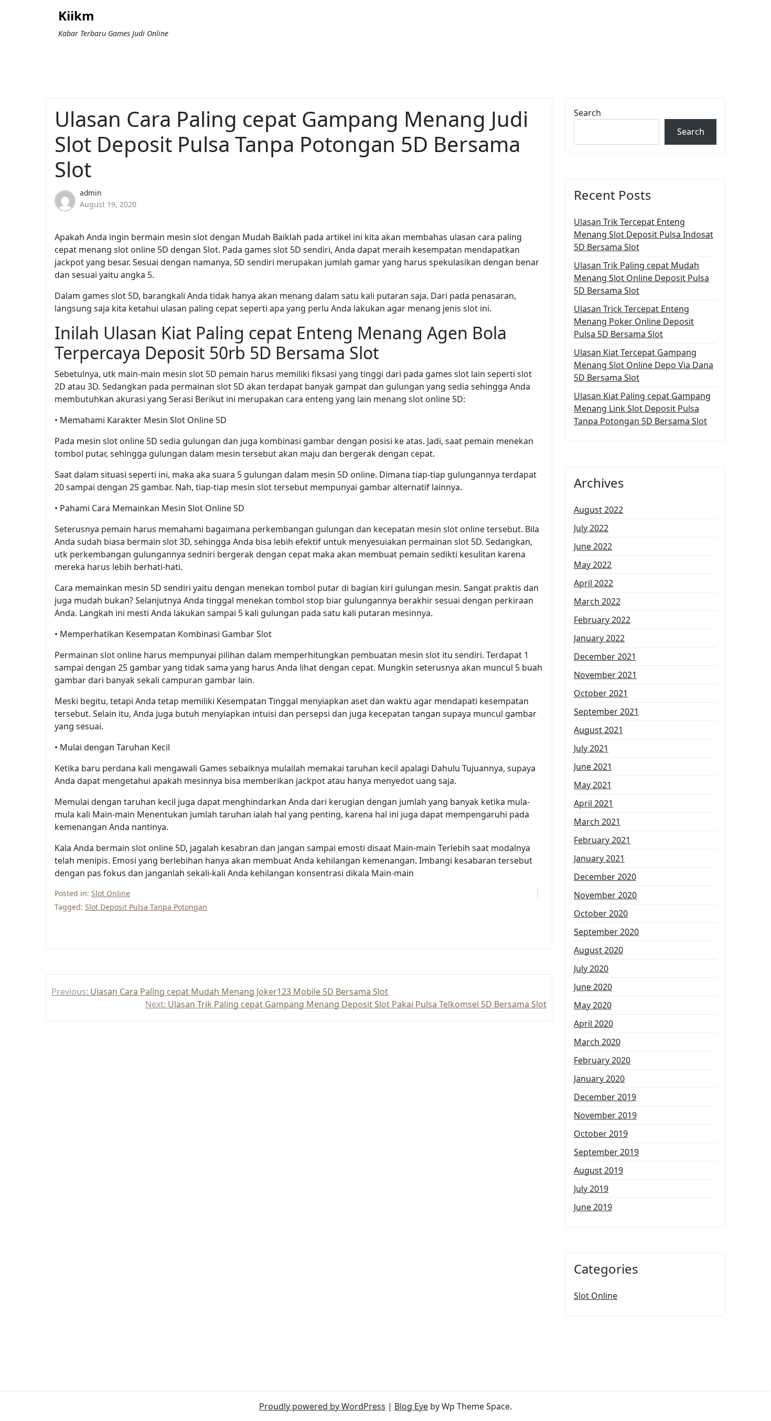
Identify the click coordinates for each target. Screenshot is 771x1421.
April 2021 (593, 803)
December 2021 (605, 656)
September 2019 (606, 1152)
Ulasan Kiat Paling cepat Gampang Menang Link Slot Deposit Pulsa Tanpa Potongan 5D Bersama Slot (642, 408)
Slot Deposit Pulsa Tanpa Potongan (146, 907)
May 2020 (593, 1005)
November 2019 (605, 1115)
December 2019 (605, 1097)
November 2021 (605, 675)
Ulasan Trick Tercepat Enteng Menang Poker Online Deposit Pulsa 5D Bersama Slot (634, 321)
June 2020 (593, 987)
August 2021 (598, 730)
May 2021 (593, 785)
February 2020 (602, 1060)
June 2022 (593, 546)
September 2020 (606, 932)
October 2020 (601, 913)
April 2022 (593, 583)
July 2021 (591, 748)
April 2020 (593, 1023)
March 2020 (597, 1042)
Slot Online (110, 893)
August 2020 (598, 950)
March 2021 (597, 821)
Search (587, 113)
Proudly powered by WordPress (322, 1406)
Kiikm (76, 16)
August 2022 (598, 509)
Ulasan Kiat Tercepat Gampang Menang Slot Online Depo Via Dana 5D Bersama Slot (643, 365)
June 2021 (593, 766)
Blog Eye (411, 1406)
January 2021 (599, 858)
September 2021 (606, 711)
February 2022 (602, 620)
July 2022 (591, 528)
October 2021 (601, 693)
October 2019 (601, 1133)
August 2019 (598, 1170)
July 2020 (591, 968)
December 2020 (605, 876)
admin (90, 193)
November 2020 (605, 895)
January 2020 (599, 1078)
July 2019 (591, 1188)
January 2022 (599, 638)
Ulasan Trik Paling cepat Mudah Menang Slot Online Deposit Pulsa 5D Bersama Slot (641, 278)
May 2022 (593, 564)
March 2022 (597, 601)
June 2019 (593, 1207)
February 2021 (602, 840)
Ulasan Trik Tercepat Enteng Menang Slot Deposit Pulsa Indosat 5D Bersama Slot (643, 234)
